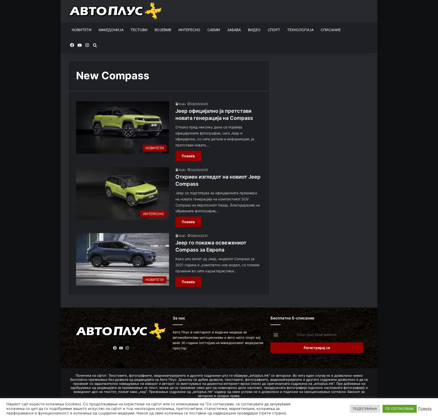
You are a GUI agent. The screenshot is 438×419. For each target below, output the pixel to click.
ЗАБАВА (234, 30)
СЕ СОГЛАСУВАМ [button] (400, 409)
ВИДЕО (254, 30)
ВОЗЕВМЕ (163, 30)
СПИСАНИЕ (331, 30)
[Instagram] (127, 348)
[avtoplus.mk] (116, 11)
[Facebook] (115, 348)
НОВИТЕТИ (82, 30)
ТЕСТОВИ (139, 30)
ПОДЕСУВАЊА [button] (365, 409)
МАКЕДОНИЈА (111, 30)
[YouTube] (121, 348)
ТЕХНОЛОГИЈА (300, 30)
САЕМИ (213, 30)
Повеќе (188, 156)
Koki (182, 104)
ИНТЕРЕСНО (189, 30)
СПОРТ (274, 30)
